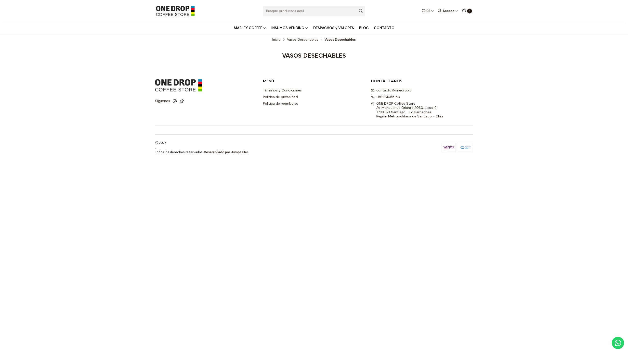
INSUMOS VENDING (287, 28)
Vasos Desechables (302, 39)
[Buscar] (361, 11)
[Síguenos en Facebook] (174, 101)
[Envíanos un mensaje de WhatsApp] (618, 343)
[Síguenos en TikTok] (181, 101)
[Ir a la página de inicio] (175, 11)
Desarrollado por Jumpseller (226, 152)
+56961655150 (388, 97)
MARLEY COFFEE (248, 28)
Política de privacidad (280, 97)
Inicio (276, 39)
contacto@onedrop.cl (394, 90)
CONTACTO (384, 28)
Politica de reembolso (280, 103)
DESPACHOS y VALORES (333, 28)
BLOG (364, 28)
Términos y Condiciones (282, 90)
